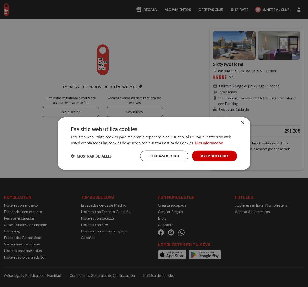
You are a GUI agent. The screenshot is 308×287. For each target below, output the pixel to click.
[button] (91, 156)
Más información (209, 142)
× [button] (242, 123)
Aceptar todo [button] (214, 156)
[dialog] (154, 143)
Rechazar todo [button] (164, 156)
